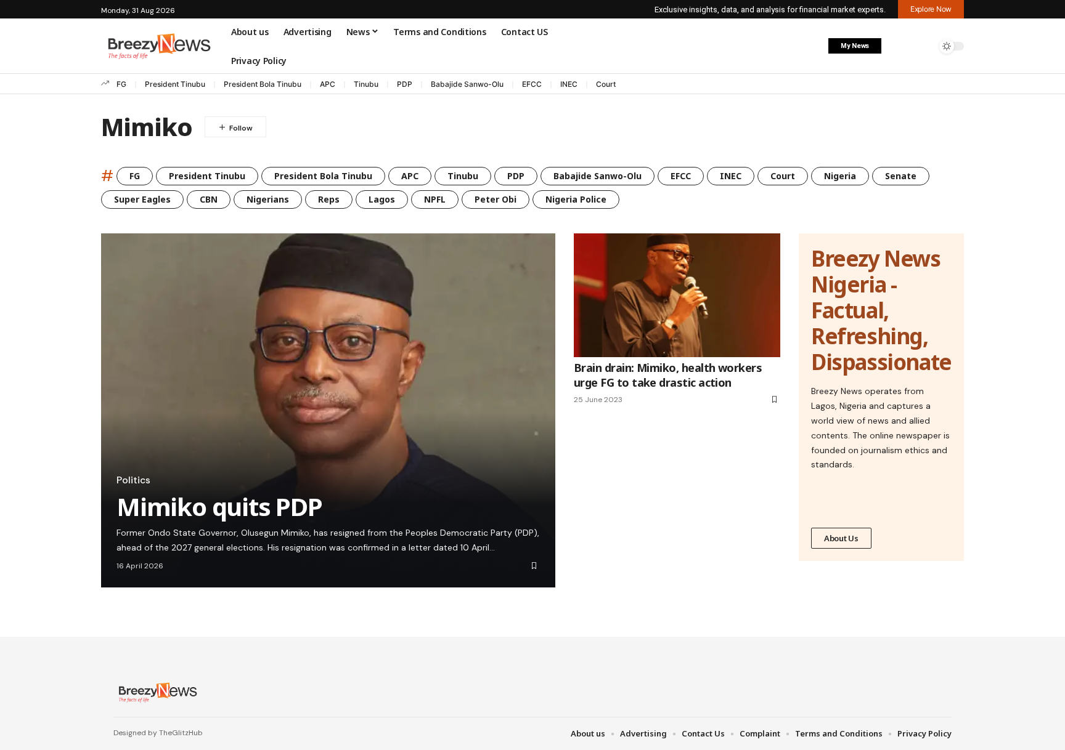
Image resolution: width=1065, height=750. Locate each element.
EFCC (532, 84)
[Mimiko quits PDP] (328, 410)
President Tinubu (175, 84)
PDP (404, 84)
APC (327, 84)
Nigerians (268, 199)
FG (121, 84)
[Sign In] (898, 46)
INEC (568, 84)
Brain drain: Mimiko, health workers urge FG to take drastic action (668, 374)
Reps (329, 199)
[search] (924, 46)
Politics (133, 480)
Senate (900, 176)
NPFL (435, 199)
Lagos (382, 199)
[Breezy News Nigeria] (156, 692)
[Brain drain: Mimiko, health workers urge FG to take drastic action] (677, 295)
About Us (841, 538)
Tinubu (366, 84)
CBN (209, 199)
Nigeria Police (575, 199)
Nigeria (840, 176)
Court (606, 84)
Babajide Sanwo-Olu (467, 84)
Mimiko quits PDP (219, 506)
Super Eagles (142, 199)
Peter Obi (495, 199)
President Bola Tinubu (262, 84)
